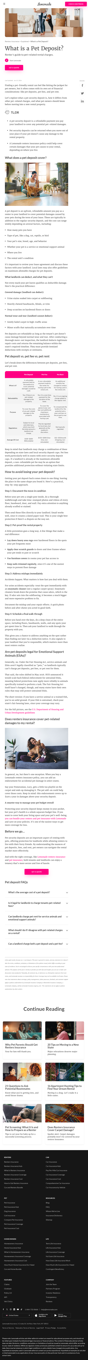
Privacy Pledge (50, 1328)
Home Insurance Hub (12, 1248)
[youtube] (18, 1310)
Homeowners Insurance (13, 1243)
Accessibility (61, 1328)
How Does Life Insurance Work (58, 1260)
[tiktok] (21, 1310)
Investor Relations (53, 1293)
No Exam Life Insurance (55, 1256)
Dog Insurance (10, 1211)
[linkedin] (14, 1310)
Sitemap (49, 1220)
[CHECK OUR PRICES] (76, 4)
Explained (25, 41)
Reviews (49, 1301)
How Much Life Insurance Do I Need (60, 1265)
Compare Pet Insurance (13, 1220)
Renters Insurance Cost (13, 1179)
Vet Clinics (8, 1301)
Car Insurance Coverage (55, 1175)
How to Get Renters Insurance (16, 1183)
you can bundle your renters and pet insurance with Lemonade (35, 818)
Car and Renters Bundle (13, 1187)
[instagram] (11, 1310)
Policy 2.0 (8, 1293)
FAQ (48, 1207)
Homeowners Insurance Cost (15, 1260)
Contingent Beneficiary (55, 1269)
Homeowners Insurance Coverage (17, 1256)
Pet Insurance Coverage (13, 1224)
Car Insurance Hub (53, 1166)
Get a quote (14, 68)
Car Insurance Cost (53, 1179)
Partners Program (53, 1288)
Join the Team (51, 1284)
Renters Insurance (12, 41)
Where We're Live (53, 1211)
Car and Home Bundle (12, 1269)
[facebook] (3, 1310)
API (5, 1297)
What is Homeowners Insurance (16, 1252)
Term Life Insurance (53, 1243)
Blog (47, 1203)
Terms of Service (8, 1328)
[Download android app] (62, 1315)
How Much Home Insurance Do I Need (19, 1265)
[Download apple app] (42, 1315)
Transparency (51, 1297)
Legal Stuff (40, 1328)
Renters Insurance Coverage (15, 1175)
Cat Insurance (9, 1215)
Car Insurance (51, 1162)
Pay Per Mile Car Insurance (56, 1170)
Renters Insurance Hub (13, 1166)
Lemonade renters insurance (51, 857)
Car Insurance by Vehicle (55, 1187)
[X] (7, 1310)
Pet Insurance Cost (11, 1228)
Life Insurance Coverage (55, 1252)
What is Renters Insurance (14, 1170)
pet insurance (15, 860)
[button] (4, 4)
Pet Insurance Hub (11, 1207)
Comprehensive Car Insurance (58, 1183)
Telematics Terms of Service (25, 1328)
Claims (7, 1284)
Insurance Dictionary (54, 1215)
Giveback (7, 1288)
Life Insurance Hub (53, 1248)
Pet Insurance (9, 1203)
